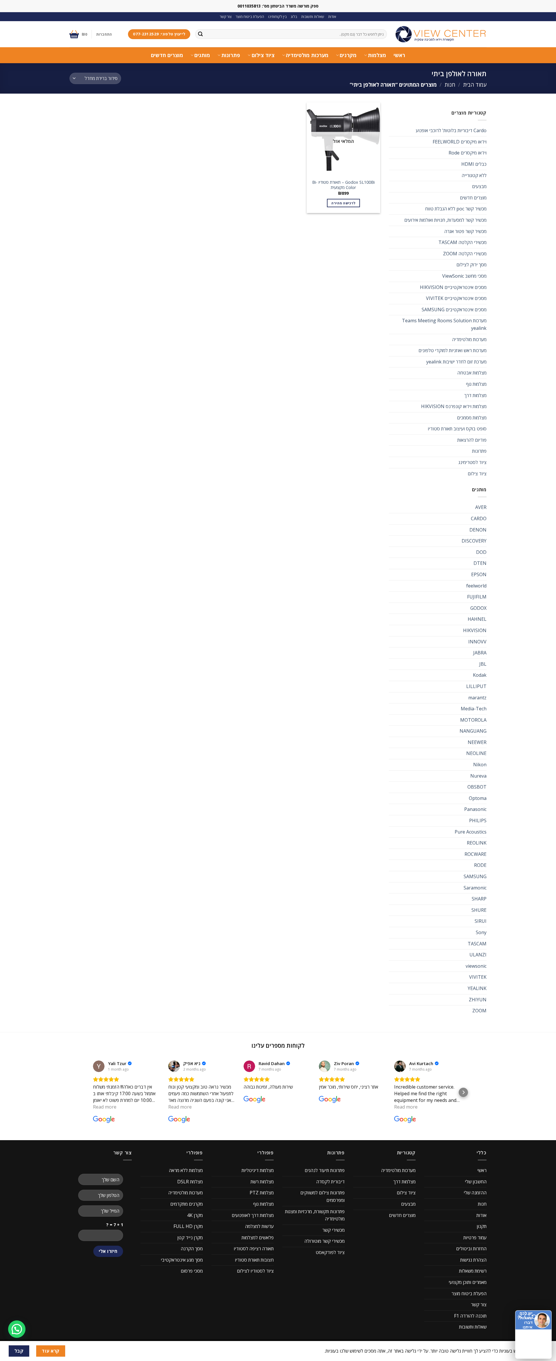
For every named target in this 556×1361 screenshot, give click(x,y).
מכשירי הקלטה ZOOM (465, 253)
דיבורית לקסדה (330, 1181)
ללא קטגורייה (474, 175)
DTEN (480, 563)
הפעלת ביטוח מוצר (250, 16)
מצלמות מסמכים (472, 417)
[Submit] (200, 34)
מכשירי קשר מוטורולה (324, 1241)
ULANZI (478, 954)
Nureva (478, 776)
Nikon (480, 764)
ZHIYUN (478, 999)
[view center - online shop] (441, 34)
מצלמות (377, 55)
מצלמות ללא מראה (186, 1170)
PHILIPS (478, 820)
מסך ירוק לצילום (471, 264)
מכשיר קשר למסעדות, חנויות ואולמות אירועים (445, 220)
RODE (480, 865)
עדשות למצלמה (259, 1226)
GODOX (478, 608)
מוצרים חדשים (167, 55)
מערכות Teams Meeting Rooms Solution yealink (444, 324)
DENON (478, 530)
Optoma (478, 798)
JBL (483, 664)
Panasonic (475, 809)
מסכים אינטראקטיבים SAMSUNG (454, 309)
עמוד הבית (475, 84)
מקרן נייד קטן (190, 1237)
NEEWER (477, 742)
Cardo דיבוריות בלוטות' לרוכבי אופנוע (451, 130)
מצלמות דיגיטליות (258, 1170)
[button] (92, 1092)
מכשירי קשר (333, 1230)
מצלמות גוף (476, 384)
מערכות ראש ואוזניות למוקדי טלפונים (452, 350)
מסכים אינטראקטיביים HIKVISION (453, 287)
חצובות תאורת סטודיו (254, 1260)
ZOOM (479, 1010)
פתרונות (230, 55)
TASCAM (477, 943)
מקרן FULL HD (188, 1226)
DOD (481, 552)
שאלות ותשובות (312, 16)
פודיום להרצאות (472, 440)
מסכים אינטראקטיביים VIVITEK (456, 298)
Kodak (480, 675)
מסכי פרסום (192, 1271)
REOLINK (477, 843)
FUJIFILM (477, 597)
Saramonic (475, 888)
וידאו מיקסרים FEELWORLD (460, 142)
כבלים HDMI (474, 164)
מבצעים (479, 186)
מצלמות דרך (475, 395)
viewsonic (476, 966)
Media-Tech (474, 708)
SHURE (479, 910)
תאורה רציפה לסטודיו (254, 1248)
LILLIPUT (476, 686)
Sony (481, 932)
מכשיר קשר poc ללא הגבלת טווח (456, 208)
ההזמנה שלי (475, 1192)
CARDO (479, 518)
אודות (332, 16)
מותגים (202, 55)
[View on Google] (99, 1066)
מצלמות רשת (262, 1181)
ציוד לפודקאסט (330, 1252)
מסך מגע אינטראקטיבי (182, 1260)
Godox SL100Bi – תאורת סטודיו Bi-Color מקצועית (343, 185)
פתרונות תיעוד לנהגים (325, 1170)
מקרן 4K (195, 1215)
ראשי (399, 55)
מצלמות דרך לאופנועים (253, 1215)
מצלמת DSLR (190, 1181)
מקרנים (348, 55)
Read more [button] (104, 1107)
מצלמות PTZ (262, 1192)
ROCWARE (475, 854)
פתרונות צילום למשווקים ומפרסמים (322, 1196)
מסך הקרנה (192, 1248)
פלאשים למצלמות (258, 1237)
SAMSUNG (475, 876)
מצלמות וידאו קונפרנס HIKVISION (454, 406)
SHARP (479, 899)
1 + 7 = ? (114, 1224)
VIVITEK (478, 977)
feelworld (476, 586)
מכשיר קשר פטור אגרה (465, 231)
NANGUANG (473, 731)
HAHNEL (477, 619)
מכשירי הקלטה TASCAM (462, 242)
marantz (477, 697)
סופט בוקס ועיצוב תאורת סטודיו (457, 428)
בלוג (294, 16)
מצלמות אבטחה (472, 373)
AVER (481, 507)
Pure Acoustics (471, 832)
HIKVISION (475, 630)
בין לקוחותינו (277, 16)
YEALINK (477, 988)
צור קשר (226, 16)
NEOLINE (476, 753)
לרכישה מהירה (343, 203)
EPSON (479, 574)
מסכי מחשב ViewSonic (464, 276)
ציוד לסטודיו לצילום (255, 1271)
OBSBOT (477, 787)
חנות (450, 84)
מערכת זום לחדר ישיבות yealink (456, 362)
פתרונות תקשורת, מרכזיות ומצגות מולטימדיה (315, 1215)
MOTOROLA (473, 720)
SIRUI (481, 921)
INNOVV (477, 641)
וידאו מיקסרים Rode (468, 153)
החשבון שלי (476, 1181)
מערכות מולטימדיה (307, 55)
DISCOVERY (474, 541)
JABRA (480, 652)
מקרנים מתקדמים (186, 1204)
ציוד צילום (263, 55)
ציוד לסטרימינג (472, 462)
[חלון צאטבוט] (494, 1282)
